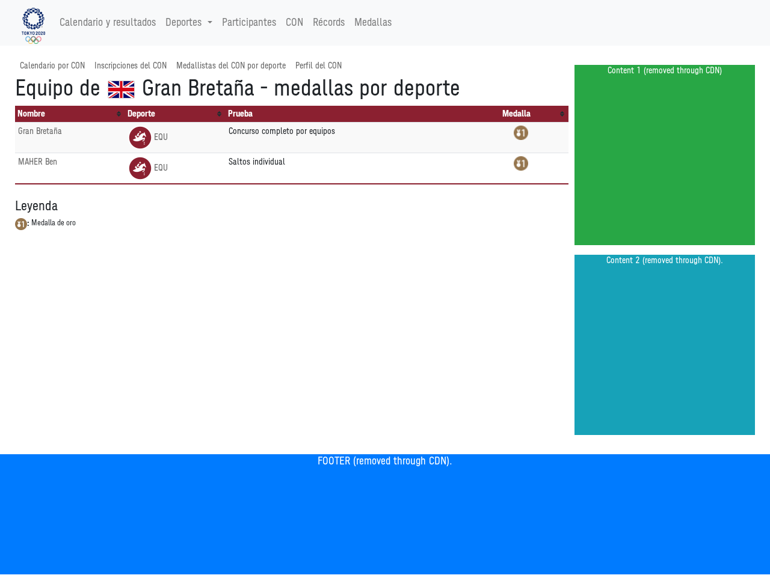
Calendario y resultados (108, 23)
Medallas (373, 23)
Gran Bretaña (40, 131)
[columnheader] (70, 114)
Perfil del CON (318, 66)
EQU (161, 137)
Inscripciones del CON (130, 66)
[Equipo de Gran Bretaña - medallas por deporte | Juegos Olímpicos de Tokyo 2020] (33, 23)
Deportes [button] (183, 23)
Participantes (249, 23)
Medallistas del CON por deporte (231, 66)
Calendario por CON (52, 66)
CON (294, 23)
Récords (329, 23)
